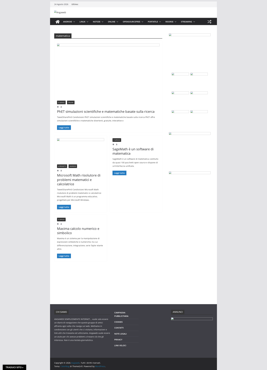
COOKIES (118, 322)
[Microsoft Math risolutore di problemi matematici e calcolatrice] (80, 151)
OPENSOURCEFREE (131, 21)
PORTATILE (153, 21)
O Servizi (61, 102)
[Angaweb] (57, 21)
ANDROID (67, 21)
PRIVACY (118, 339)
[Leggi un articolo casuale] (209, 21)
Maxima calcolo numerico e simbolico (78, 230)
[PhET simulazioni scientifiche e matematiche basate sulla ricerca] (108, 72)
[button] (73, 22)
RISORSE (169, 21)
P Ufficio (117, 140)
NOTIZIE (96, 21)
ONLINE (111, 21)
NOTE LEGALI (120, 333)
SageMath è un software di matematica (133, 151)
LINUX (82, 21)
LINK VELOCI (120, 345)
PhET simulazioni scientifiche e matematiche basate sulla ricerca (105, 111)
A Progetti (62, 166)
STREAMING (186, 21)
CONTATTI (119, 327)
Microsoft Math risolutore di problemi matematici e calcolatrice (78, 179)
